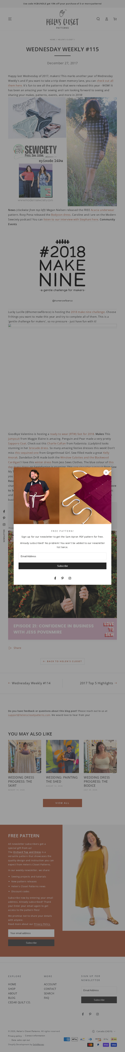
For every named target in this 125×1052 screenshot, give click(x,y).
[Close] (106, 472)
